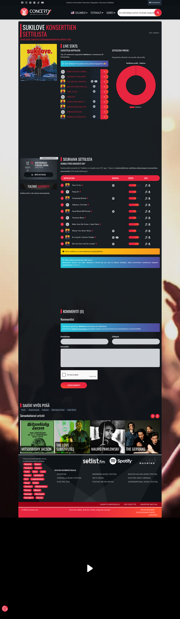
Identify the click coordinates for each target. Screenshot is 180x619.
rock (23, 410)
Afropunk (61, 474)
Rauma (39, 498)
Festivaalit (96, 12)
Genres (110, 12)
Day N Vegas (98, 478)
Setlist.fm (76, 265)
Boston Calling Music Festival (142, 474)
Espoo (37, 464)
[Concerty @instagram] (26, 2)
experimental (34, 410)
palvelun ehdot (148, 510)
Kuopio (27, 475)
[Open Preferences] (5, 609)
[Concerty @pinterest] (30, 2)
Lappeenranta (37, 479)
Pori (26, 479)
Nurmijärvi (28, 498)
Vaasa (26, 483)
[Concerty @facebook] (22, 2)
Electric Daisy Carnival (139, 478)
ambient (45, 410)
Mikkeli (37, 490)
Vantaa (38, 468)
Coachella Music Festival (69, 478)
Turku (26, 472)
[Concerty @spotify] (34, 2)
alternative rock (58, 410)
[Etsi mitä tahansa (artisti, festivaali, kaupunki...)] (158, 12)
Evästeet (153, 515)
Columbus (80, 12)
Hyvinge (27, 494)
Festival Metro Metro (103, 482)
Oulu (35, 472)
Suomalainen (155, 2)
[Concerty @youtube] (42, 2)
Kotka (35, 483)
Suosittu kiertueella (110, 504)
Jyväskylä (38, 475)
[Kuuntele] (92, 82)
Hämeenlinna (41, 487)
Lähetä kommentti (73, 385)
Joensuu (28, 487)
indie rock (72, 410)
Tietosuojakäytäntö (145, 512)
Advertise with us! (148, 504)
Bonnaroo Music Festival (104, 474)
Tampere (28, 468)
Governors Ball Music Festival (143, 482)
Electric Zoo (63, 482)
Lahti (43, 472)
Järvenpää (39, 494)
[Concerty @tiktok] (38, 2)
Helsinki (27, 464)
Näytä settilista (40, 174)
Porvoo (27, 490)
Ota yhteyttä (130, 504)
